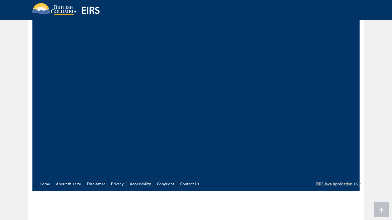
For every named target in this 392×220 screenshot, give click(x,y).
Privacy (117, 184)
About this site (68, 184)
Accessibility (140, 184)
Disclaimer (96, 184)
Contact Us (189, 184)
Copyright (165, 184)
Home (45, 184)
